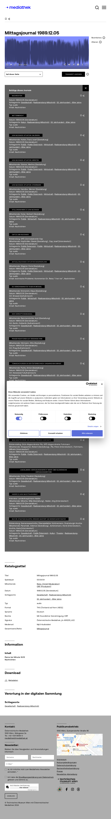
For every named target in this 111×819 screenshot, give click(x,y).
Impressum (61, 759)
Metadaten (13, 680)
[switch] (43, 418)
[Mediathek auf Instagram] (72, 789)
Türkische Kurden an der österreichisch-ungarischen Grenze (36, 363)
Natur (23, 122)
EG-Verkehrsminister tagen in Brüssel (27, 286)
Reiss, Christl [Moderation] (48, 584)
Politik (23, 145)
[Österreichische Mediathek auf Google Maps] (80, 744)
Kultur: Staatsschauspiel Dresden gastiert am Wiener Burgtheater (39, 519)
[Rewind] (7, 64)
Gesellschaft (26, 102)
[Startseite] (18, 7)
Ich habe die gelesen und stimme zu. (31, 778)
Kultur (52, 533)
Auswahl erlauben (55, 433)
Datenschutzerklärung (66, 765)
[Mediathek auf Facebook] (66, 789)
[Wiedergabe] (11, 64)
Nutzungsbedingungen (67, 762)
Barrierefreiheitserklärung (68, 768)
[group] (24, 74)
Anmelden (11, 796)
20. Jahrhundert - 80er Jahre (69, 102)
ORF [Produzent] (44, 586)
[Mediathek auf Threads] (78, 789)
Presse (60, 771)
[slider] (47, 67)
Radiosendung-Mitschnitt (44, 102)
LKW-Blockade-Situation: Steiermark (26, 185)
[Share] (65, 64)
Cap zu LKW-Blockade (20, 234)
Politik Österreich (35, 145)
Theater (59, 533)
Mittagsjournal (43, 629)
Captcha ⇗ (33, 790)
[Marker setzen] (74, 64)
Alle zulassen (87, 433)
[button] (97, 7)
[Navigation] (102, 7)
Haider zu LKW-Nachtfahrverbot (25, 494)
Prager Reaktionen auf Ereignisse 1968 (27, 339)
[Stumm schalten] (69, 64)
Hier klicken (24, 787)
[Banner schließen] (102, 384)
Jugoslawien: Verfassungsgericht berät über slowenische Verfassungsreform (43, 471)
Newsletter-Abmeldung (67, 774)
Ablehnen (24, 433)
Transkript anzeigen (73, 74)
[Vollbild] (87, 64)
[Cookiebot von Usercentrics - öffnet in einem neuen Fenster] (87, 384)
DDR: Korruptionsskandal (22, 314)
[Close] (86, 88)
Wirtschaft (48, 145)
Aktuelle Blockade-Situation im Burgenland (29, 262)
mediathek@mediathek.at (16, 738)
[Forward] (15, 64)
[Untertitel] (78, 64)
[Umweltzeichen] (59, 789)
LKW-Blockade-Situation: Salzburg (26, 135)
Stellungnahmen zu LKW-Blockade (25, 210)
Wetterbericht (18, 115)
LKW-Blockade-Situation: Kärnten (25, 160)
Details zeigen (93, 426)
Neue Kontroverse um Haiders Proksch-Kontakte (31, 440)
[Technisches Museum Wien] (67, 780)
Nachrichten (17, 96)
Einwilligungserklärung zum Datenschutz (36, 777)
